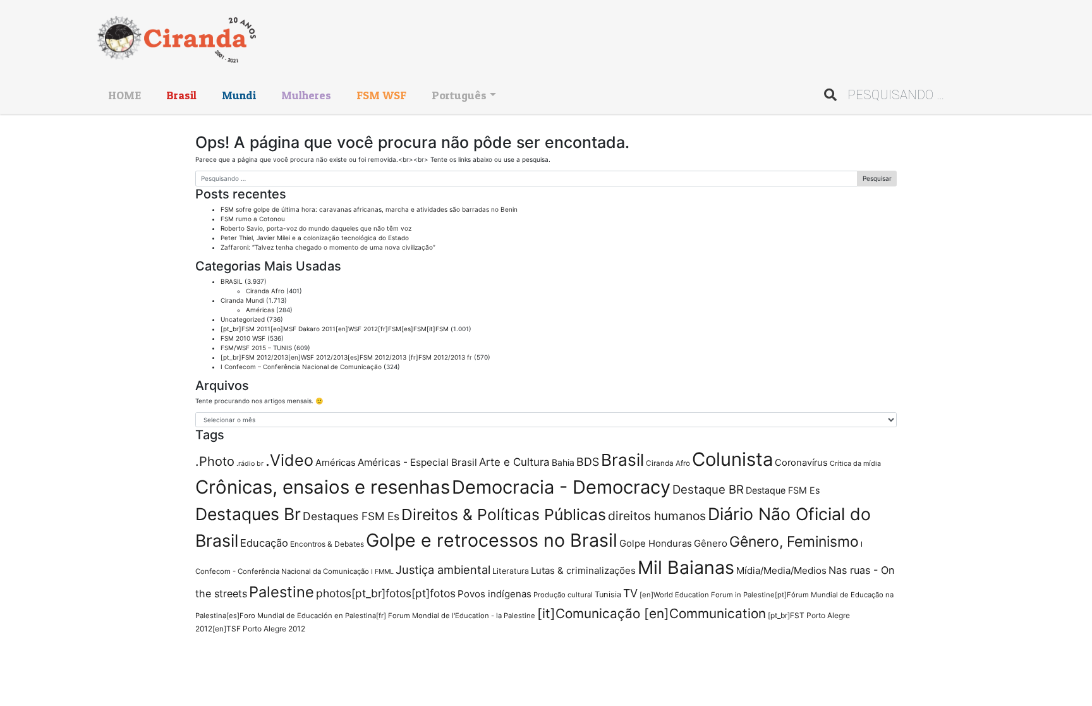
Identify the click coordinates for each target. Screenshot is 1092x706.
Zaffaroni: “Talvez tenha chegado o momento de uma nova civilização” (328, 247)
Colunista (732, 459)
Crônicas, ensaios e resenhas (322, 487)
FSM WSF (381, 95)
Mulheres (306, 95)
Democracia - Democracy (561, 487)
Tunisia (608, 594)
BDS (587, 461)
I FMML (382, 572)
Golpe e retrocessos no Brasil (491, 540)
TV (630, 593)
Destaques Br (248, 514)
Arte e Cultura (514, 462)
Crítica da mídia (855, 463)
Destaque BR (708, 489)
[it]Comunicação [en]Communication (651, 613)
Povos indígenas (494, 594)
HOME (124, 95)
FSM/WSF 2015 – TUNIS (256, 347)
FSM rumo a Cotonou (253, 218)
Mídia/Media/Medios (781, 570)
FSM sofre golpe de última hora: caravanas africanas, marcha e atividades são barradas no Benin (369, 209)
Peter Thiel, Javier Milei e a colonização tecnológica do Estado (315, 237)
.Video (289, 460)
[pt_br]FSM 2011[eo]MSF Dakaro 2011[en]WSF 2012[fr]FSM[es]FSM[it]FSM (335, 328)
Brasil (181, 95)
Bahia (563, 462)
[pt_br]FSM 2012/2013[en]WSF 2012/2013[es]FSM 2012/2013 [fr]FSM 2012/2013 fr (346, 357)
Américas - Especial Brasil (417, 462)
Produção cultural (563, 594)
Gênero (710, 543)
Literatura (510, 571)
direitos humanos (657, 515)
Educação (264, 543)
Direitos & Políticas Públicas (503, 514)
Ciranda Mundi (242, 300)
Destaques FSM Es (351, 516)
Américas (260, 309)
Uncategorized (243, 319)
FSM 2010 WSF (243, 338)
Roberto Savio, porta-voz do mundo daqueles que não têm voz (316, 228)
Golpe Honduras (655, 543)
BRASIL (232, 281)
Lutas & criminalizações (583, 570)
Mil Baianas (686, 567)
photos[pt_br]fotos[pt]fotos (386, 593)
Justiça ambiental (443, 569)
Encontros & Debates (327, 544)
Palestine (281, 592)
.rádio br (250, 464)
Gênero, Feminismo (794, 542)
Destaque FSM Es (783, 490)
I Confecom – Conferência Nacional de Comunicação (301, 366)
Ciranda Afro (265, 291)
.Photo (214, 461)
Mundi (239, 95)
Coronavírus (801, 462)
